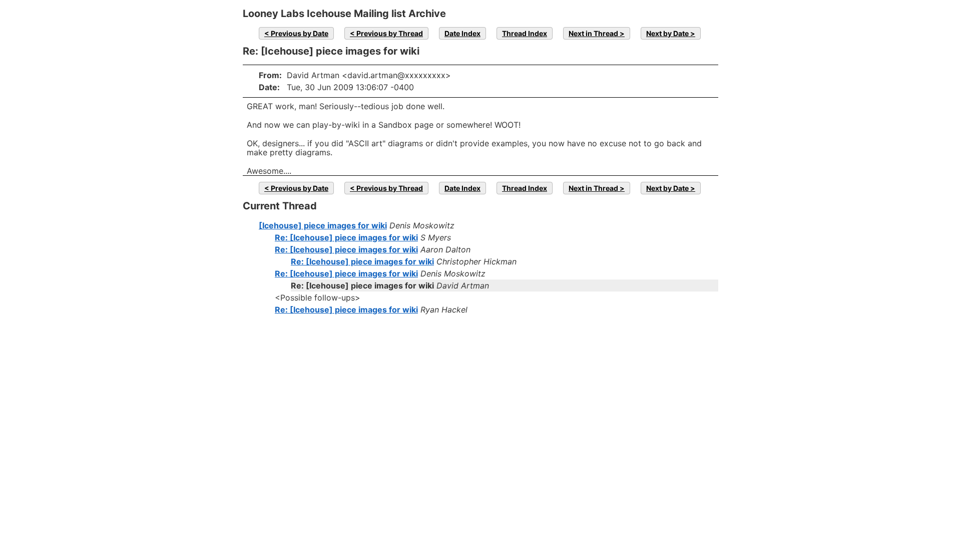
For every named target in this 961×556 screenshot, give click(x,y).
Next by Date (667, 33)
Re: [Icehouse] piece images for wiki (346, 237)
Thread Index (524, 33)
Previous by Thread (389, 33)
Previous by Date (299, 33)
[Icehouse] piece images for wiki (323, 225)
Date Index (462, 33)
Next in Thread (593, 33)
